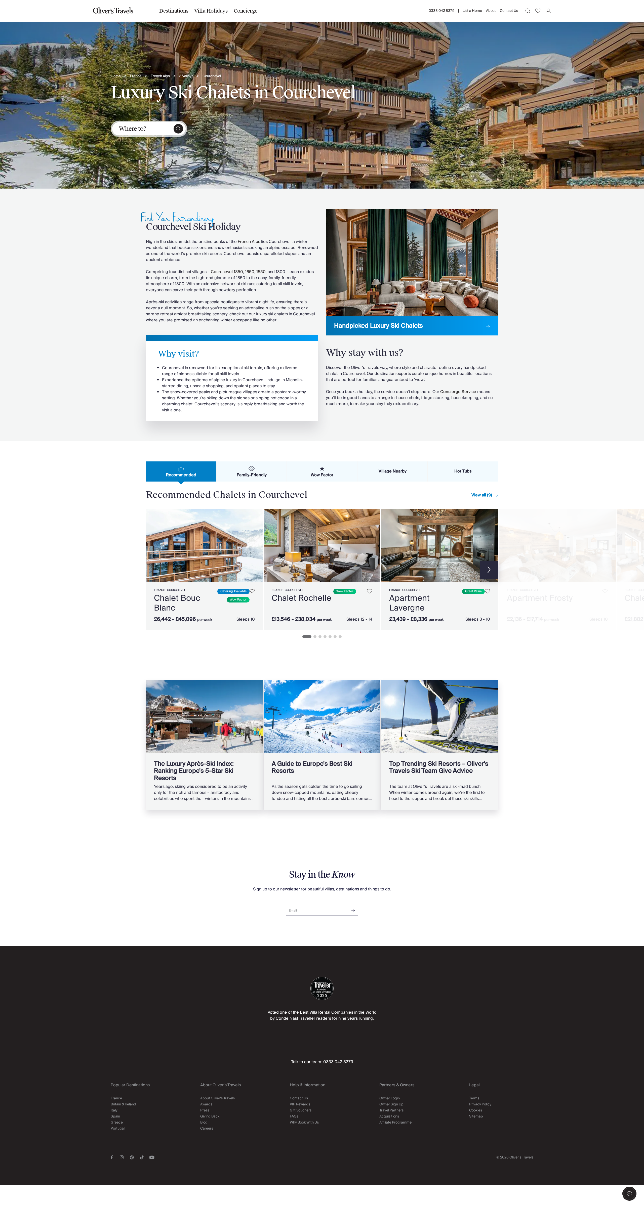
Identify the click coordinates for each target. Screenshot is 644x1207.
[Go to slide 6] (335, 636)
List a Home (472, 10)
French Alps (160, 76)
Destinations (173, 11)
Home (116, 76)
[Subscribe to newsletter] (353, 909)
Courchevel (212, 76)
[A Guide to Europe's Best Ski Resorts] (322, 745)
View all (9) (481, 495)
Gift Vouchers (300, 1110)
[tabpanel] (322, 568)
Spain (115, 1116)
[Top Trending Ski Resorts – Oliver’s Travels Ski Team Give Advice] (439, 745)
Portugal (118, 1129)
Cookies (475, 1110)
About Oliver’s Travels (217, 1098)
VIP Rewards (300, 1104)
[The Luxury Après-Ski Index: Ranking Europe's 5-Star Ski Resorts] (204, 745)
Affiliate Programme (395, 1122)
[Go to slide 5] (330, 636)
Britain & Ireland (123, 1104)
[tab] (181, 471)
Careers (206, 1129)
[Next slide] (256, 545)
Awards (206, 1104)
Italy (114, 1110)
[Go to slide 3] (319, 636)
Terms (474, 1098)
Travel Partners (391, 1110)
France (135, 76)
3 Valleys (186, 76)
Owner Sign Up (391, 1104)
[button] (629, 1194)
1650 (249, 271)
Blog (204, 1122)
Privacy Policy (480, 1104)
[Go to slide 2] (314, 636)
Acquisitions (389, 1116)
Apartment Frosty (540, 598)
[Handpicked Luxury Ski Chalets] (412, 272)
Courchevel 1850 (227, 271)
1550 (261, 271)
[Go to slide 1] (306, 636)
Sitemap (476, 1116)
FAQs (294, 1116)
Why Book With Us (304, 1122)
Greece (117, 1122)
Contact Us (509, 10)
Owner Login (389, 1098)
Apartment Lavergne (409, 603)
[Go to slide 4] (325, 636)
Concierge (246, 11)
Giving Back (209, 1116)
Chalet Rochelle (301, 598)
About (491, 10)
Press (204, 1110)
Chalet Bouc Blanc (177, 603)
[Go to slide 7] (340, 636)
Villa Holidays (210, 11)
